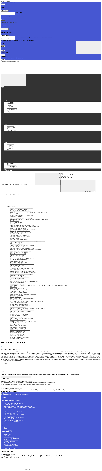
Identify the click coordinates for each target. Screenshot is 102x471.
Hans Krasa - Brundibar (16, 216)
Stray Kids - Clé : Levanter (17, 291)
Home (62, 173)
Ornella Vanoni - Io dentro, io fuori (19, 304)
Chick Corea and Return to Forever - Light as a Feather (24, 281)
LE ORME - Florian (15, 324)
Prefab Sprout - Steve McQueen (18, 228)
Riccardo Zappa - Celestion (17, 255)
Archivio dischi (64, 176)
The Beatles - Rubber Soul (17, 282)
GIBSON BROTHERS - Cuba (18, 333)
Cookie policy (7, 434)
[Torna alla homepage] (10, 61)
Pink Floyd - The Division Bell (18, 335)
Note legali (6, 435)
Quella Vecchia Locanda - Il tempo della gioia (21, 215)
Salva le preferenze (13, 391)
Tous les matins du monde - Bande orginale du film (23, 272)
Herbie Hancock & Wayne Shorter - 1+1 (20, 305)
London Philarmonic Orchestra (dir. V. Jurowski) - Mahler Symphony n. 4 (28, 308)
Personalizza (4, 377)
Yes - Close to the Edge (16, 242)
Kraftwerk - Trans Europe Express (18, 239)
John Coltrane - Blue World (17, 288)
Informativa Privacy (9, 437)
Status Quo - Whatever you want (18, 302)
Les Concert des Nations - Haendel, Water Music (22, 232)
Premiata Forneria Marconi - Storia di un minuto (22, 248)
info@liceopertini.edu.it (19, 406)
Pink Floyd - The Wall (15, 297)
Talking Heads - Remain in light (18, 254)
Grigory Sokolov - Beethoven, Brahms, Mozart (22, 258)
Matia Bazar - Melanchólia (17, 278)
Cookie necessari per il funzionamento (10, 388)
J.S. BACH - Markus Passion (17, 331)
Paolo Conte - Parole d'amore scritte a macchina (22, 310)
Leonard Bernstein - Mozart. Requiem (19, 277)
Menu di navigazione (90, 191)
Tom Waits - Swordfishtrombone (18, 259)
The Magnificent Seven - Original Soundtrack (21, 208)
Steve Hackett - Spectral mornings (18, 322)
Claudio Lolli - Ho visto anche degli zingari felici (22, 245)
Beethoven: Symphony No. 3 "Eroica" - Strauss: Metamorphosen (26, 301)
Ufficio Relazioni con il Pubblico (12, 438)
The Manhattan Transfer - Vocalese (19, 246)
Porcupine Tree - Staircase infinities (19, 252)
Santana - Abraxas (14, 238)
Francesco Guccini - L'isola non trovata (20, 236)
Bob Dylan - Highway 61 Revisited (19, 289)
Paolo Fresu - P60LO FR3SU (67, 174)
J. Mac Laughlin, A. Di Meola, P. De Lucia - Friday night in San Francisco (29, 212)
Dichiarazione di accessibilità (11, 440)
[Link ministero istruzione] (8, 2)
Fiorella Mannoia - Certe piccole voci (19, 223)
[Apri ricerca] (88, 47)
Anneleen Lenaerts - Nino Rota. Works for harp (22, 268)
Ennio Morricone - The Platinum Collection (21, 251)
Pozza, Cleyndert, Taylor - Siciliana (19, 328)
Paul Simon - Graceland (16, 222)
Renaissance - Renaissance (17, 275)
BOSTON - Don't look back (17, 334)
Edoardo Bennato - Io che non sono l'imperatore (22, 271)
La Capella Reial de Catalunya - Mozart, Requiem (22, 229)
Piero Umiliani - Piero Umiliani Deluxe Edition (22, 298)
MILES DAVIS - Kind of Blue (18, 327)
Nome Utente (19, 12)
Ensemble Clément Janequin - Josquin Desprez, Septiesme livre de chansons (29, 219)
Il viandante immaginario (16, 338)
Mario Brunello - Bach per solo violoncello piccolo (23, 294)
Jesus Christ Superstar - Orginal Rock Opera (21, 274)
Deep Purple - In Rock (16, 317)
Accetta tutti (25, 377)
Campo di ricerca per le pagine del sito (10, 184)
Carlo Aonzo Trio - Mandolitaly (18, 320)
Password (18, 14)
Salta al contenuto (5, 1)
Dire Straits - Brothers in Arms (18, 307)
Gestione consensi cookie (10, 444)
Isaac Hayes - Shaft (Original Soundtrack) (20, 311)
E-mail (17, 37)
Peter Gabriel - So (14, 221)
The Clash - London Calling (17, 300)
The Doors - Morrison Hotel (17, 269)
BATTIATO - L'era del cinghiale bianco (20, 330)
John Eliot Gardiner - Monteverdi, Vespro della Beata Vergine (25, 249)
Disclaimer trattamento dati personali (10, 457)
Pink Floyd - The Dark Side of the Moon (20, 211)
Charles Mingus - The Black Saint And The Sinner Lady (24, 226)
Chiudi (2, 46)
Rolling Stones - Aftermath (17, 284)
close (2, 87)
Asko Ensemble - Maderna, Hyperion (19, 235)
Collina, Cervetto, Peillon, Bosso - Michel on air (22, 264)
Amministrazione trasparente (11, 445)
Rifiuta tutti (13, 377)
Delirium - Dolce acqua (16, 213)
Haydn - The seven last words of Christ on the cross (23, 321)
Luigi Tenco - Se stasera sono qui (18, 209)
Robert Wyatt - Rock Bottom (17, 234)
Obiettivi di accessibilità (10, 441)
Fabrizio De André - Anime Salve (18, 315)
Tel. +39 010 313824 (11, 404)
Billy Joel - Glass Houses (16, 295)
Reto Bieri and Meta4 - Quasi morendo (20, 314)
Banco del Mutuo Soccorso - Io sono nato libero (22, 225)
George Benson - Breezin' (16, 261)
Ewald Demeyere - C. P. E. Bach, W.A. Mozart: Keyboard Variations (27, 241)
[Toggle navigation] (13, 80)
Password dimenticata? (6, 17)
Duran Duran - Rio (15, 267)
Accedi (2, 4)
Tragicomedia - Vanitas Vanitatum (18, 292)
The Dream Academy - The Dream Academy (21, 318)
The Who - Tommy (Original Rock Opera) (21, 218)
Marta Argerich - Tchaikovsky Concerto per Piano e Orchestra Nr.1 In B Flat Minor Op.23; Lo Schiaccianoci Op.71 (39, 285)
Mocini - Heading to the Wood (18, 325)
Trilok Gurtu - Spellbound (16, 244)
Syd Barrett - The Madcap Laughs (18, 262)
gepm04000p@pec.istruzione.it (21, 407)
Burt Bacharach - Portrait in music (18, 312)
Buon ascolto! (4, 363)
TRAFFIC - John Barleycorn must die (19, 337)
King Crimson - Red (15, 279)
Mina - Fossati (13, 287)
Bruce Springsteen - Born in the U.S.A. (20, 231)
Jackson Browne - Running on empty (19, 256)
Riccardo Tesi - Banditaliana (17, 265)
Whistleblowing (8, 442)
